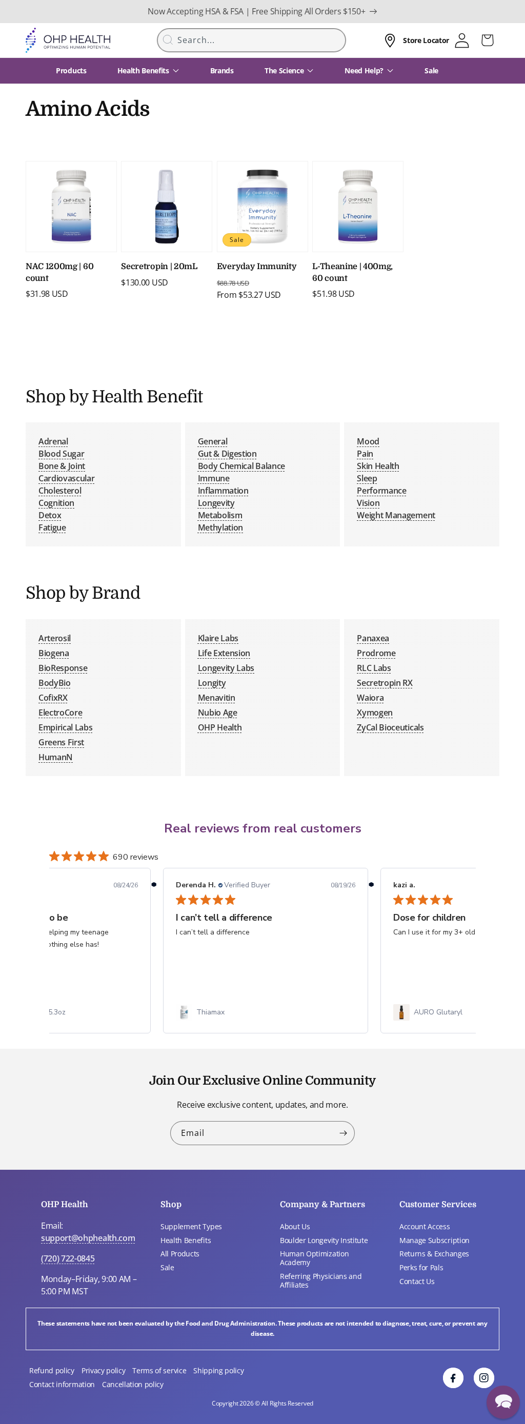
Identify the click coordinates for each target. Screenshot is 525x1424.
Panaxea (373, 638)
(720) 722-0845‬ (68, 1258)
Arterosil (54, 638)
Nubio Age (217, 712)
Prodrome (376, 653)
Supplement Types (191, 1226)
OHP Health (220, 727)
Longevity (216, 502)
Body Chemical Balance (241, 466)
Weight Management (396, 515)
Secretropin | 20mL (159, 266)
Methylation (220, 527)
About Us (295, 1226)
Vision (368, 502)
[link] (265, 1012)
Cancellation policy (133, 1384)
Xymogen (375, 712)
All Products (179, 1253)
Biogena (53, 653)
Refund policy (51, 1370)
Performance (381, 490)
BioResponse (62, 668)
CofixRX (53, 697)
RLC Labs (374, 668)
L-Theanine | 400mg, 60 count (352, 272)
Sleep (367, 478)
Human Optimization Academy (314, 1258)
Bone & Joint (61, 466)
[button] (503, 1402)
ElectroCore (60, 712)
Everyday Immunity (257, 266)
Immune (214, 478)
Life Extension (224, 653)
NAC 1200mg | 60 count (59, 272)
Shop (170, 1204)
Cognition (56, 502)
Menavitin (216, 697)
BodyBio (54, 682)
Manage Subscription (434, 1240)
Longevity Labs (226, 668)
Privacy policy (104, 1370)
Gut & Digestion (227, 453)
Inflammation (223, 490)
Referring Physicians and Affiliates (320, 1280)
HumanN (55, 757)
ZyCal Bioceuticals (390, 727)
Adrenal (53, 441)
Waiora (370, 697)
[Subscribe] (343, 1133)
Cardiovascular (66, 478)
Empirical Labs (65, 727)
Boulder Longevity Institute (324, 1240)
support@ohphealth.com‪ (88, 1238)
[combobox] (251, 40)
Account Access (424, 1226)
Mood (368, 441)
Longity (212, 682)
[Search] (168, 39)
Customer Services (437, 1204)
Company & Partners (322, 1204)
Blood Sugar (61, 453)
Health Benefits (185, 1240)
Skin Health (378, 466)
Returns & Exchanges (434, 1253)
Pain (365, 453)
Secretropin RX (385, 682)
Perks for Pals (421, 1267)
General (213, 441)
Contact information (62, 1384)
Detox (49, 515)
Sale (167, 1267)
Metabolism (220, 515)
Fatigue (52, 527)
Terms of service (159, 1370)
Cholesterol (59, 490)
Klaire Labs (218, 638)
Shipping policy (218, 1370)
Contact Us (417, 1281)
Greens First (61, 742)
